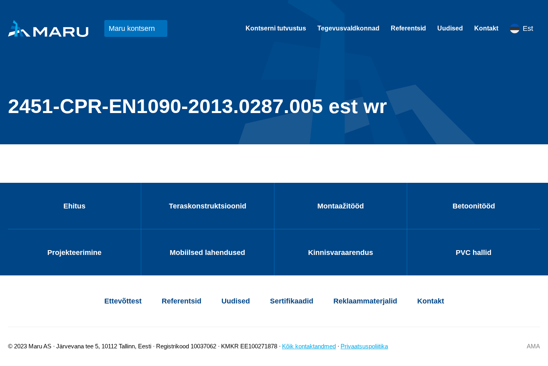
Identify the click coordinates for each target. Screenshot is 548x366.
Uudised (450, 28)
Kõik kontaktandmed (309, 346)
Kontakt (486, 28)
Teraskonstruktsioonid (207, 206)
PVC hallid (473, 253)
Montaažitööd (340, 206)
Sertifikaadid (291, 301)
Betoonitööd (474, 206)
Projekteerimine (74, 253)
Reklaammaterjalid (365, 301)
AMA (533, 346)
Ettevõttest (123, 301)
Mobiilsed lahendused (207, 253)
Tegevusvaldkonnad (348, 28)
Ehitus (74, 206)
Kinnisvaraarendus (340, 253)
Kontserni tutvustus (276, 28)
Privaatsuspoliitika (364, 346)
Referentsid (408, 28)
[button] (525, 28)
